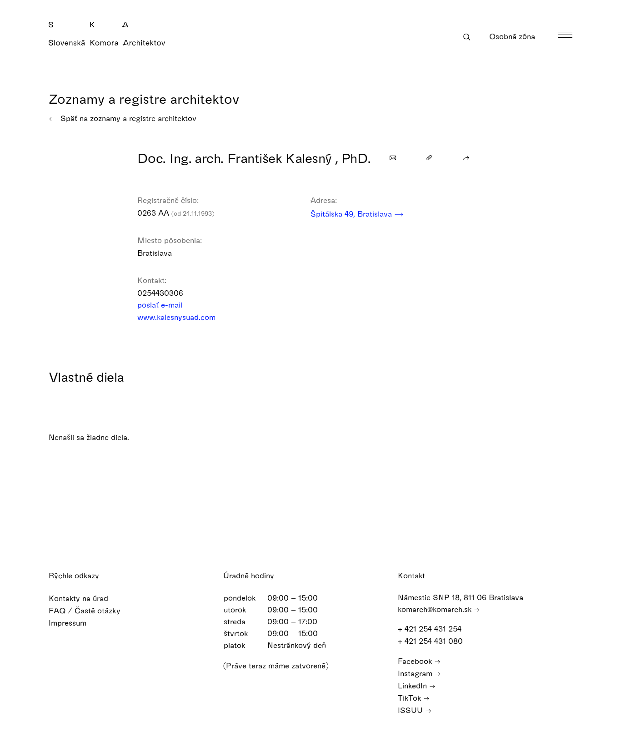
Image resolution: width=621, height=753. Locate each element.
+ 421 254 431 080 (431, 641)
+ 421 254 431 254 (431, 628)
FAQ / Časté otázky (86, 610)
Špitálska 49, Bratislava (352, 213)
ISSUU (411, 710)
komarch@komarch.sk (436, 609)
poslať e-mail (161, 304)
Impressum (69, 622)
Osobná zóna (513, 36)
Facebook (416, 661)
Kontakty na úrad (79, 598)
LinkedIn (413, 685)
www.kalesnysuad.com (177, 317)
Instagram (416, 673)
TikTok (410, 697)
